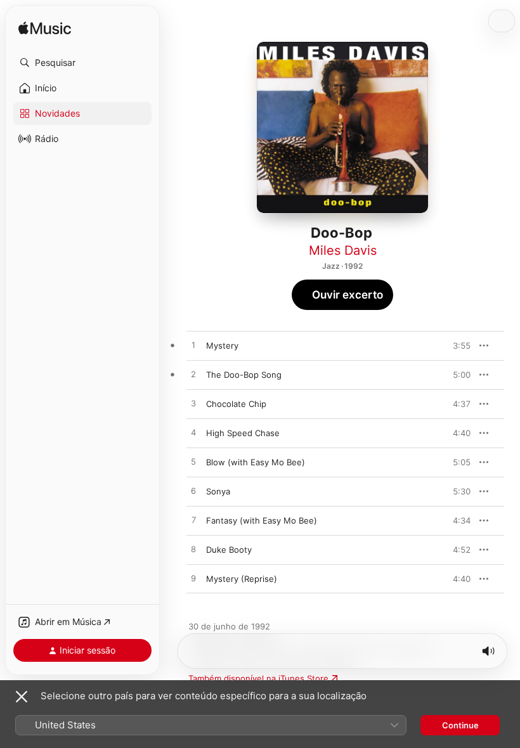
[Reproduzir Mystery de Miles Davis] (193, 345)
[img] (44, 29)
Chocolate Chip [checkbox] (236, 404)
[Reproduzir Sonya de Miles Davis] (193, 491)
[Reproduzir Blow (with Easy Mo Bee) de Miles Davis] (193, 462)
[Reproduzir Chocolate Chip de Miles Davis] (193, 403)
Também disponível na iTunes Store (258, 678)
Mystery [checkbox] (222, 345)
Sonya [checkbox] (218, 491)
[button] (82, 63)
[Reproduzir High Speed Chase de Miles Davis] (193, 433)
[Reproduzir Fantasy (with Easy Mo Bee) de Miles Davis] (193, 520)
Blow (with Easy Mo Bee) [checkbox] (255, 462)
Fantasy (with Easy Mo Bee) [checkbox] (261, 520)
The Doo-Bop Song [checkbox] (244, 375)
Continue (460, 725)
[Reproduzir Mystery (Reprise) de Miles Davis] (193, 578)
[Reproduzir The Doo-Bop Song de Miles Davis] (193, 374)
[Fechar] (21, 696)
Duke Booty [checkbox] (229, 550)
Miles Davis (343, 250)
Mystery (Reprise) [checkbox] (241, 579)
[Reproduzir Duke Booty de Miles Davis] (193, 549)
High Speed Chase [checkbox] (243, 433)
